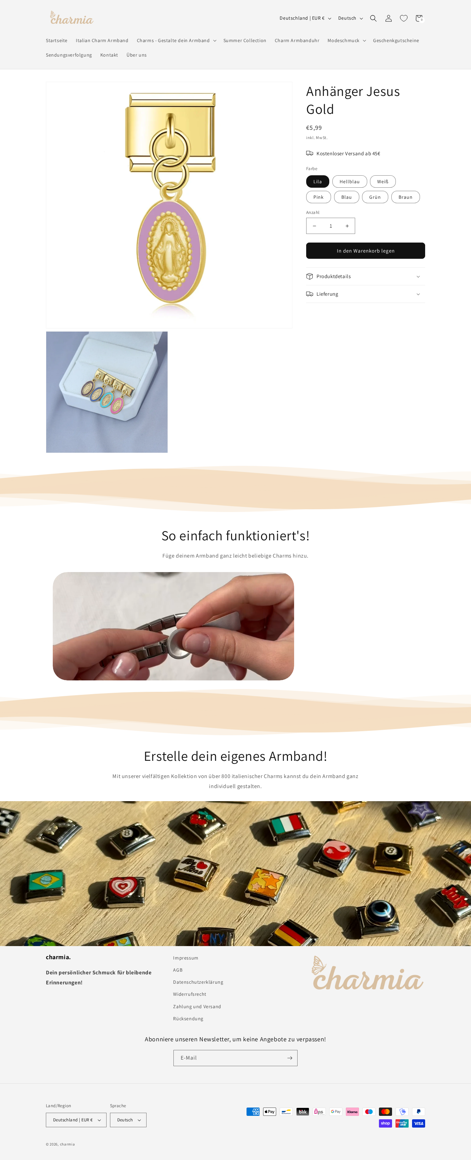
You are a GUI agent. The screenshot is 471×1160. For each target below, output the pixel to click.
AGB (177, 970)
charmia (67, 1144)
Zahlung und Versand (197, 1006)
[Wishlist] (403, 18)
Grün (375, 197)
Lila (317, 181)
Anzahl (312, 212)
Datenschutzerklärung (198, 982)
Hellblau (350, 181)
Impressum (185, 958)
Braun (406, 197)
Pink (318, 197)
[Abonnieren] (289, 1058)
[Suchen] (373, 18)
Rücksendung (188, 1018)
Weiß (383, 181)
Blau (346, 197)
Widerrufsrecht (189, 994)
